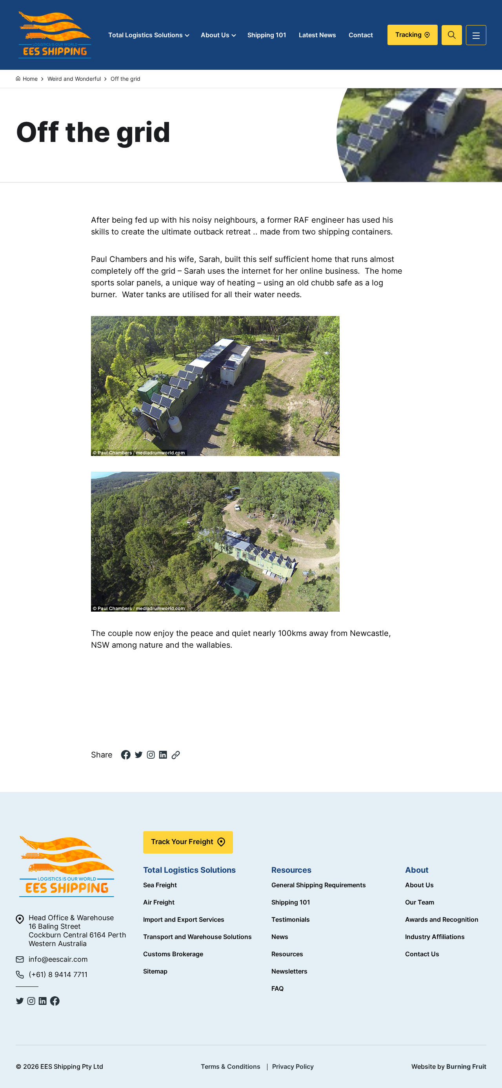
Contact (361, 35)
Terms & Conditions (230, 1066)
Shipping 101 (266, 35)
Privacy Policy (293, 1066)
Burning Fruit (466, 1066)
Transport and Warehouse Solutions (197, 937)
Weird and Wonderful (74, 78)
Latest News (317, 35)
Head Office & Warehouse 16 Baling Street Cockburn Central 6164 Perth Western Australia (77, 931)
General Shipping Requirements (318, 885)
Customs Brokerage (173, 954)
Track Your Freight (182, 841)
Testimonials (290, 919)
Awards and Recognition (441, 919)
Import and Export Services (183, 919)
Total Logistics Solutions (145, 35)
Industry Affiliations (435, 937)
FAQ (277, 988)
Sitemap (155, 971)
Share (102, 754)
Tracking (409, 34)
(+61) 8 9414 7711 (58, 974)
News (279, 937)
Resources (287, 954)
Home (30, 78)
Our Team (419, 902)
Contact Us (422, 954)
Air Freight (159, 902)
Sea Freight (160, 885)
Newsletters (289, 971)
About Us (215, 35)
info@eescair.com (58, 959)
